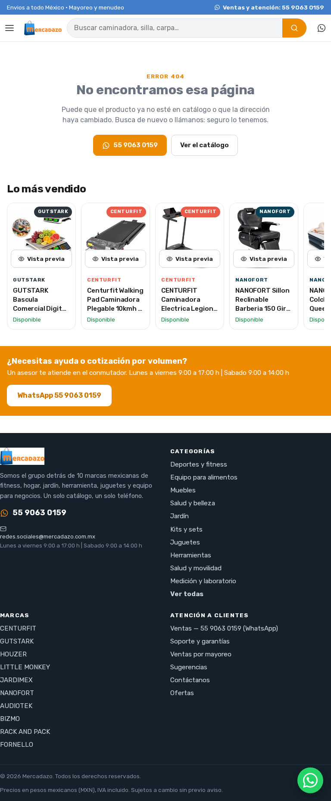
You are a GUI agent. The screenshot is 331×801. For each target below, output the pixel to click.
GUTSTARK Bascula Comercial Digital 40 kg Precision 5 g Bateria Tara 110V (40, 313)
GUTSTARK (17, 641)
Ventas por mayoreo (200, 654)
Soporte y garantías (200, 641)
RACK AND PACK (25, 732)
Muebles (183, 490)
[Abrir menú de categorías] (9, 28)
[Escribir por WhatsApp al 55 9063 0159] (321, 28)
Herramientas (190, 555)
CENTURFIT (18, 628)
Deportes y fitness (198, 464)
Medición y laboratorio (203, 581)
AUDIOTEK (16, 706)
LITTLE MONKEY (25, 667)
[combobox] (174, 28)
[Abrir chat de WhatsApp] (310, 780)
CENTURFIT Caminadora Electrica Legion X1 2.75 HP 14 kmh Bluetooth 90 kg (189, 308)
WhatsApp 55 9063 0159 (59, 395)
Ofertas (182, 693)
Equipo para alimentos (203, 477)
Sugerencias (188, 667)
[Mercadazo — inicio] (43, 28)
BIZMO (10, 719)
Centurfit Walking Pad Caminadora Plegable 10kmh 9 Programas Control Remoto (115, 308)
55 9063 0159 (135, 145)
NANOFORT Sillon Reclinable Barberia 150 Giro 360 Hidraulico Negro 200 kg (262, 308)
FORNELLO (16, 744)
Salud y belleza (192, 503)
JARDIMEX (16, 680)
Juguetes (185, 542)
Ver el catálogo (204, 145)
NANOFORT (17, 693)
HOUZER (13, 654)
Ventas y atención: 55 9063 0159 (273, 7)
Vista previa (46, 258)
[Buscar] (294, 28)
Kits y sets (186, 529)
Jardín (179, 516)
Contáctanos (190, 680)
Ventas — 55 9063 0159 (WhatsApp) (224, 628)
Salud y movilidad (196, 568)
